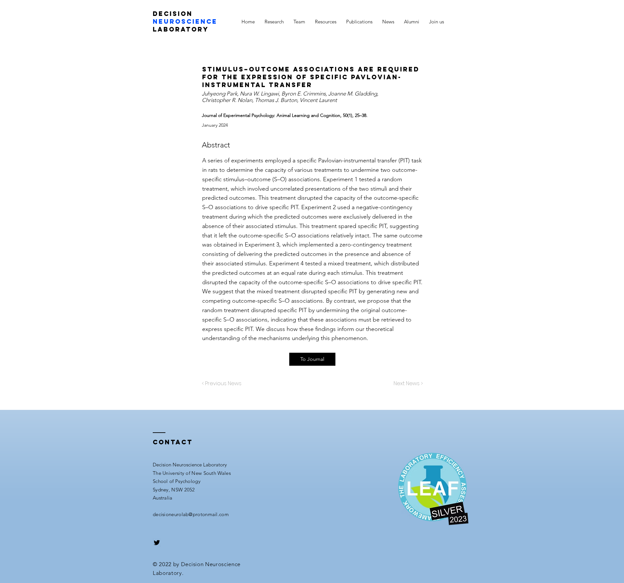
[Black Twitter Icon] (157, 543)
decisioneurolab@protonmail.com (191, 514)
